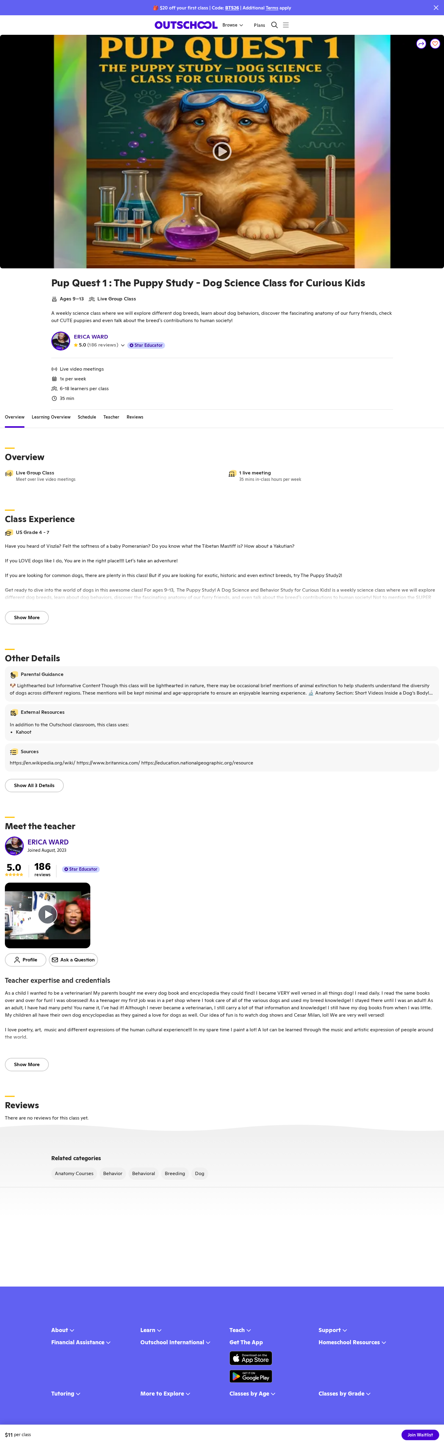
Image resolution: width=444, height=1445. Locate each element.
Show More (27, 617)
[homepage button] (186, 25)
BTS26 (232, 8)
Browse (229, 25)
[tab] (14, 417)
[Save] (435, 43)
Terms (272, 8)
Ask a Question (77, 960)
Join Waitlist (420, 1435)
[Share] (421, 43)
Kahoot (23, 732)
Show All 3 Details (34, 785)
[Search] (274, 25)
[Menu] (286, 25)
